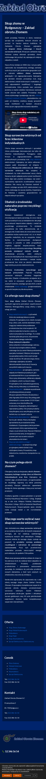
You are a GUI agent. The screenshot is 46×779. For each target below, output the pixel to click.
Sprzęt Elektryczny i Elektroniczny (21, 641)
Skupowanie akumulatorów (19, 417)
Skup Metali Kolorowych (18, 630)
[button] (42, 6)
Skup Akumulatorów (16, 639)
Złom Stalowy (14, 663)
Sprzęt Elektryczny (16, 674)
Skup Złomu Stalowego (17, 628)
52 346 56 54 (12, 751)
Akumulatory (13, 671)
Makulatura (13, 633)
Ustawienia (27, 775)
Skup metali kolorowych (18, 314)
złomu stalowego (21, 286)
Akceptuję (7, 775)
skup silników (35, 159)
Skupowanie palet (15, 389)
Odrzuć (17, 775)
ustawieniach (24, 771)
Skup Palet (13, 636)
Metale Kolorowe (15, 666)
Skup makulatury (15, 370)
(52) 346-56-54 (13, 679)
